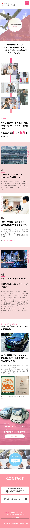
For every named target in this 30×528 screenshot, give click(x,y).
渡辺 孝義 (12, 514)
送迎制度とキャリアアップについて (19, 512)
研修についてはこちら (10, 241)
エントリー (22, 514)
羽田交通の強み (6, 512)
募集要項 (17, 514)
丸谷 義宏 (6, 514)
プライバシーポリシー (15, 517)
